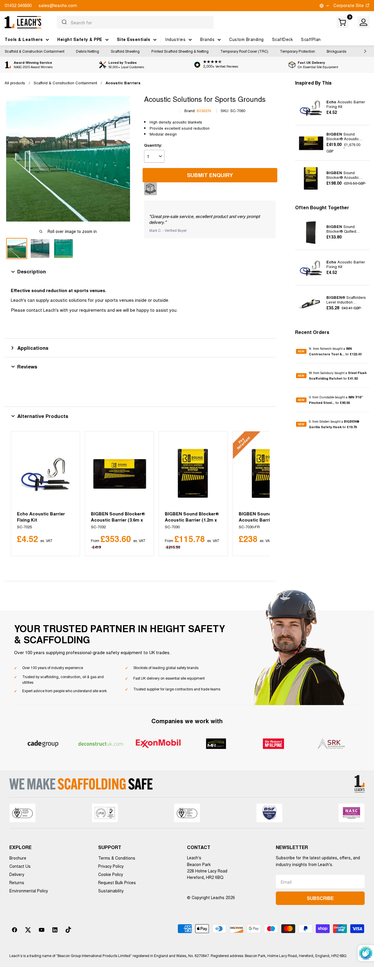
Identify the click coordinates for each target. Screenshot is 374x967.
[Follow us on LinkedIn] (55, 930)
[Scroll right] (364, 51)
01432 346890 (18, 5)
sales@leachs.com (58, 5)
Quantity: (153, 145)
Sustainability (111, 891)
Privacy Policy (111, 866)
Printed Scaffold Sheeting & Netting (180, 51)
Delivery (16, 874)
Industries (175, 39)
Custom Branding (246, 39)
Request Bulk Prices (117, 882)
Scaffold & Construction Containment (34, 51)
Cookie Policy (110, 874)
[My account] (363, 22)
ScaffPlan (311, 39)
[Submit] (64, 22)
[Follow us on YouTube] (41, 930)
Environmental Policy (28, 891)
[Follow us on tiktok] (68, 930)
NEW (301, 351)
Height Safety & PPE (79, 39)
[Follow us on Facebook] (14, 930)
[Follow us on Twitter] (28, 930)
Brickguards (336, 51)
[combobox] (135, 22)
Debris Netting (87, 51)
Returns (16, 882)
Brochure (17, 858)
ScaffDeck (282, 39)
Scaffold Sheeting (125, 51)
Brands (207, 39)
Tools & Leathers (24, 39)
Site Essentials (133, 39)
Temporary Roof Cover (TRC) (244, 51)
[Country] (323, 6)
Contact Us (20, 866)
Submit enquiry (210, 175)
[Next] (258, 493)
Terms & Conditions (116, 858)
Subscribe (320, 898)
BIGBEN (204, 110)
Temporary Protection (297, 51)
